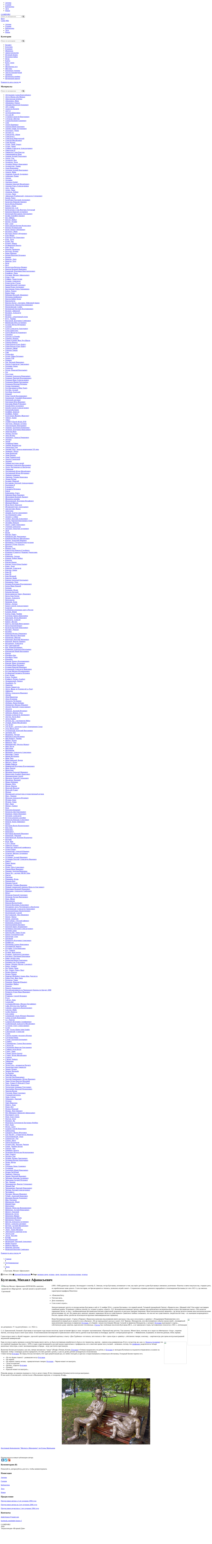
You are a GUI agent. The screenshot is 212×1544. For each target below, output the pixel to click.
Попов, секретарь (11, 919)
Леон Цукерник (11, 699)
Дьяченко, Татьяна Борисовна (16, 477)
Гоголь (97, 1325)
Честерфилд (9, 1192)
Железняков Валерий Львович (16, 497)
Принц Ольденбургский (14, 934)
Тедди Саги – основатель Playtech (18, 1065)
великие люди (43, 1274)
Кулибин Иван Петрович (14, 665)
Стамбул (8, 1041)
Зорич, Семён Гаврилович (15, 525)
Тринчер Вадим (11, 1091)
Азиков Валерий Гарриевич (15, 121)
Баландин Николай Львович (16, 202)
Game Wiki (5, 21)
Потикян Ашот (11, 931)
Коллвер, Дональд (12, 630)
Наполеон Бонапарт (12, 810)
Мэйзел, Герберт (11, 806)
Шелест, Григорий (12, 1212)
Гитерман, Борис (11, 366)
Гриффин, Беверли (12, 412)
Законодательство (12, 53)
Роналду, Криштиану (13, 988)
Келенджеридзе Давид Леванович (18, 594)
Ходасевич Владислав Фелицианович (19, 1152)
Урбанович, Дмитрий (13, 1099)
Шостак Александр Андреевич (17, 1222)
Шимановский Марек (13, 1218)
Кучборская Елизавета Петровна (17, 673)
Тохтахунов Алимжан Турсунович (18, 1087)
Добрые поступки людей (14, 463)
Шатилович (9, 1206)
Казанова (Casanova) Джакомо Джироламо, (21, 552)
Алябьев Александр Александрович (18, 148)
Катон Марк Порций (13, 586)
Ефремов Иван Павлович (14, 495)
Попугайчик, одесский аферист (17, 921)
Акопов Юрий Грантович (15, 127)
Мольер (8, 792)
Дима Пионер (10, 455)
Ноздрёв (8, 839)
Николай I (9, 830)
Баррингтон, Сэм (11, 208)
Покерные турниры (12, 71)
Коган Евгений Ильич (13, 626)
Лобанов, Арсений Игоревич (16, 711)
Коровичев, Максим (12, 637)
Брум (7, 263)
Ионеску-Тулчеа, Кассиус (15, 544)
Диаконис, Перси (11, 451)
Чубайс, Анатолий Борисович (16, 1196)
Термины (8, 74)
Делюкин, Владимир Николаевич (18, 430)
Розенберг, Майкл (12, 984)
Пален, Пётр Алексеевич (14, 867)
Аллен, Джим (10, 146)
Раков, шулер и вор (12, 958)
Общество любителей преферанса (18, 847)
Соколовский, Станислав (14, 1032)
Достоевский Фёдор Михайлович (18, 471)
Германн (8, 360)
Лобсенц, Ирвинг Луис (14, 713)
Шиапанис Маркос (12, 1216)
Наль (7, 808)
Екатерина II (10, 485)
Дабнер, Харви (11, 418)
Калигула (8, 554)
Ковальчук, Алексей (12, 620)
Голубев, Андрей (11, 390)
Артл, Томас (10, 188)
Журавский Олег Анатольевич (16, 507)
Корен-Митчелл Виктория (15, 635)
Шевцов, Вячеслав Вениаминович (18, 1208)
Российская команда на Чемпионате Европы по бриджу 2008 (28, 990)
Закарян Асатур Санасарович (16, 513)
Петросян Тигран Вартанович (16, 897)
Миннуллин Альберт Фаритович (17, 774)
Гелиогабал (9, 354)
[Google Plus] (9, 1460)
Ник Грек (8, 828)
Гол (6, 372)
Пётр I (7, 893)
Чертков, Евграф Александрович (17, 1190)
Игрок (7, 532)
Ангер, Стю (9, 158)
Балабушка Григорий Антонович (17, 200)
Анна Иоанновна (11, 168)
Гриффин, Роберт (11, 414)
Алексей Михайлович (13, 140)
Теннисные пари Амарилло (15, 1067)
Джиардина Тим (11, 447)
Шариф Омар (10, 1204)
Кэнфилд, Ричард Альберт (15, 679)
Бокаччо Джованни (12, 249)
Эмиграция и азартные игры (16, 1232)
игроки (51, 1274)
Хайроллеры (10, 1131)
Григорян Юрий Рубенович (15, 404)
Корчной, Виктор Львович (15, 641)
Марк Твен (9, 758)
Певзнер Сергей (11, 883)
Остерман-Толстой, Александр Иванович (21, 859)
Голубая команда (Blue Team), (16, 388)
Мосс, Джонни (10, 796)
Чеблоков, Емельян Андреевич (16, 1178)
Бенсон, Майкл (11, 220)
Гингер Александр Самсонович (17, 364)
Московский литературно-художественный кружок (24, 794)
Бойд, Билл (9, 247)
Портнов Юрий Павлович (15, 925)
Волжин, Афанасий (12, 311)
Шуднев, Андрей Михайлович (16, 1226)
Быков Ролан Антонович (14, 287)
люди (57, 1274)
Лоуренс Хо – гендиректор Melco (17, 721)
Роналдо (8, 986)
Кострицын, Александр (14, 643)
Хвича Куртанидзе (12, 1142)
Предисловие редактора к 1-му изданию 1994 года (20, 1508)
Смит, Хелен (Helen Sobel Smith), (17, 1030)
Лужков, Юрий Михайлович (16, 723)
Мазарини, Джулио (12, 734)
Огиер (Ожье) (10, 849)
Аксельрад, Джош (12, 130)
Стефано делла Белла (13, 1049)
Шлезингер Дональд (13, 1220)
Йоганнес (9, 546)
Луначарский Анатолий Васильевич (19, 731)
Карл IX (8, 574)
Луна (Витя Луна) (12, 729)
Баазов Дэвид (10, 198)
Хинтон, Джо (10, 1148)
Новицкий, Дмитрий (13, 835)
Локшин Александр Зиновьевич (17, 715)
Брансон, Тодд (10, 261)
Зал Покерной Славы (13, 515)
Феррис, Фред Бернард (14, 1111)
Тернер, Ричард (11, 1069)
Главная (8, 1259)
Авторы (8, 3)
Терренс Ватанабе (12, 1071)
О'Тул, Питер (10, 843)
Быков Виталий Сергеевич (15, 285)
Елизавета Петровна (13, 489)
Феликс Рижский (11, 1109)
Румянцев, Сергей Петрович (16, 996)
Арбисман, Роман (12, 176)
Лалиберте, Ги (10, 683)
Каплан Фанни (11, 562)
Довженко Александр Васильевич (18, 465)
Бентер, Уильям (11, 222)
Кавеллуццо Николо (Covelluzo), (17, 550)
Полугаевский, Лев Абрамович (17, 915)
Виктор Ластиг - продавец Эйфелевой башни (22, 303)
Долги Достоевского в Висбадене (18, 467)
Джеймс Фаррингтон (13, 445)
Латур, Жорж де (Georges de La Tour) (19, 689)
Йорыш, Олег (10, 548)
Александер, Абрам (12, 134)
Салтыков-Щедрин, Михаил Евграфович (20, 1004)
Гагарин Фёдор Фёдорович (15, 325)
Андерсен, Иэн (11, 160)
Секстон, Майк (11, 1010)
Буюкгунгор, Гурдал (13, 283)
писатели (63, 1274)
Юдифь (8, 1237)
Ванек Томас (10, 293)
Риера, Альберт (11, 966)
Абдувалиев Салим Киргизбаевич (18, 95)
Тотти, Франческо (12, 1085)
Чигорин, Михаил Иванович (16, 1194)
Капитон (8, 560)
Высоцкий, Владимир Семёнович (18, 321)
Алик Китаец (10, 142)
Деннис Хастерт (11, 433)
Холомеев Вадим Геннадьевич (16, 1160)
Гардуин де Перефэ (12, 336)
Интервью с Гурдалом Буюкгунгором (19, 542)
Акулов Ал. (9, 132)
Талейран (8, 1063)
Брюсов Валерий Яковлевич (16, 269)
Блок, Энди (9, 239)
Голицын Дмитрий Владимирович (18, 378)
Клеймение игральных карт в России (19, 610)
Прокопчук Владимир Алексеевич (18, 940)
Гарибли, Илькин (11, 338)
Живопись (9, 51)
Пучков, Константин (13, 952)
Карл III (8, 572)
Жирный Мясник (11, 503)
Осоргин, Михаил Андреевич (16, 853)
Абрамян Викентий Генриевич (16, 105)
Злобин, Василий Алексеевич (16, 519)
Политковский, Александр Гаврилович (20, 909)
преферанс (136, 1344)
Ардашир (8, 180)
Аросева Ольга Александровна (17, 186)
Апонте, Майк (10, 172)
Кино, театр (9, 63)
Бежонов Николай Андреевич (16, 212)
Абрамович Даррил (12, 103)
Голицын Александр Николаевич (17, 376)
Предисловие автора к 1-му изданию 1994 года (18, 1501)
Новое (7, 11)
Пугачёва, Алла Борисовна (15, 948)
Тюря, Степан (10, 1097)
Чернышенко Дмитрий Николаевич (18, 1188)
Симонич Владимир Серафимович (18, 1022)
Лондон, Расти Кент (12, 717)
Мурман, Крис (10, 800)
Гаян (7, 352)
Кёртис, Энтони (11, 604)
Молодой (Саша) (11, 790)
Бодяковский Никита (13, 245)
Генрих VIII (9, 358)
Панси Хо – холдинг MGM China (17, 873)
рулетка (85, 1274)
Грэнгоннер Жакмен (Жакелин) (17, 416)
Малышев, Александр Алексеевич (18, 752)
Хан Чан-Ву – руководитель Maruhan (19, 1135)
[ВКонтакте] (2, 1460)
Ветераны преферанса (13, 297)
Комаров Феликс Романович (16, 633)
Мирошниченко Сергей (14, 776)
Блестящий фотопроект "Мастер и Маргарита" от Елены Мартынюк (28, 1448)
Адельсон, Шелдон (12, 119)
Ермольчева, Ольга (12, 493)
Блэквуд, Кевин (11, 243)
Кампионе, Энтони (12, 556)
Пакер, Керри (10, 863)
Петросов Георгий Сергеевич (16, 895)
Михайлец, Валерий (13, 780)
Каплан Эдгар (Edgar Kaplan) (16, 564)
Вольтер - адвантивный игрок (16, 317)
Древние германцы (12, 475)
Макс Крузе (9, 746)
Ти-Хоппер (9, 1073)
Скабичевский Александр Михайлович (20, 1024)
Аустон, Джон (10, 194)
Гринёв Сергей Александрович (17, 408)
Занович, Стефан (11, 517)
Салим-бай (9, 1002)
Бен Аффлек (9, 218)
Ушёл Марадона (11, 1103)
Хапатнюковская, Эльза (14, 1136)
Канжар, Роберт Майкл (14, 558)
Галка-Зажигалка (11, 330)
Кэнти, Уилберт (11, 677)
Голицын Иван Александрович (17, 380)
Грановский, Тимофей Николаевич (18, 398)
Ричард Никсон (11, 972)
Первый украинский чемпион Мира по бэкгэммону (24, 887)
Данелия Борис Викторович (15, 426)
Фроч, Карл (9, 1125)
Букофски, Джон (11, 273)
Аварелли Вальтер (12, 109)
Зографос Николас (12, 523)
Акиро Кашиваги (11, 125)
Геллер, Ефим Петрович (14, 356)
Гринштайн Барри (12, 410)
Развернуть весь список (10, 82)
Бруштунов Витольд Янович (16, 267)
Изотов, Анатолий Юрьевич (16, 540)
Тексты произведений (13, 72)
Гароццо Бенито (11, 342)
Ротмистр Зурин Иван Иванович (17, 992)
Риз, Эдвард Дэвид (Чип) (14, 970)
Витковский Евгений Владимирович (19, 309)
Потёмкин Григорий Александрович (19, 929)
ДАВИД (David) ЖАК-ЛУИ (15, 422)
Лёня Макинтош (11, 697)
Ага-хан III (9, 115)
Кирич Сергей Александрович (16, 606)
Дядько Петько (10, 479)
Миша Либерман (11, 782)
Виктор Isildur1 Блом (13, 299)
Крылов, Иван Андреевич (15, 663)
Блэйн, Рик (9, 241)
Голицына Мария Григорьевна (16, 382)
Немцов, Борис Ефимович (15, 822)
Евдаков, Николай (12, 481)
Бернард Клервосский (13, 228)
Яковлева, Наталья (12, 1247)
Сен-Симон (9, 1014)
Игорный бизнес (11, 55)
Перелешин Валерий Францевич (17, 889)
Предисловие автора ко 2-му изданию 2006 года (19, 1505)
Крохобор (9, 659)
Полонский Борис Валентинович (17, 911)
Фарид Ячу (9, 1107)
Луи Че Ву (9, 725)
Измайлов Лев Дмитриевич (15, 536)
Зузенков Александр (13, 527)
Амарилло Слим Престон (15, 152)
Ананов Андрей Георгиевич (16, 156)
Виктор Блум (10, 301)
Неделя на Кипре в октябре (15, 818)
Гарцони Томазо (11, 350)
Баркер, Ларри (10, 206)
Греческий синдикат (13, 400)
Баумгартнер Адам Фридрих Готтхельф (20, 210)
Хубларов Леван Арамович (15, 1166)
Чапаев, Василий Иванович (15, 1176)
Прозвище (9, 938)
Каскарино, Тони (11, 582)
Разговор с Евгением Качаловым (17, 956)
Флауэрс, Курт (10, 1119)
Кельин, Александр (12, 598)
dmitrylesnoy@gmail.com (10, 1517)
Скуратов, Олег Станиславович (17, 1026)
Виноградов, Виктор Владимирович (19, 305)
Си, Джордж (10, 1020)
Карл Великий (10, 576)
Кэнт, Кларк (9, 675)
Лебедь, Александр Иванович (16, 693)
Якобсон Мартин (11, 1245)
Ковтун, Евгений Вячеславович (17, 624)
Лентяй (8, 695)
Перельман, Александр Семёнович (18, 891)
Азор (7, 123)
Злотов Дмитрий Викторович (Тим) (18, 521)
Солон (7, 1034)
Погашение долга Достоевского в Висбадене (22, 907)
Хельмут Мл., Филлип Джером (17, 1144)
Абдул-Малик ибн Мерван (15, 97)
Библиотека (9, 7)
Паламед (8, 865)
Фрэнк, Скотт (10, 1127)
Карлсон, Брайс (11, 578)
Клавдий (8, 608)
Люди (7, 65)
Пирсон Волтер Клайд (13, 903)
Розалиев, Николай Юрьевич (16, 982)
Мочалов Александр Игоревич (16, 798)
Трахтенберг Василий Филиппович (18, 1089)
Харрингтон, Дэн (11, 1138)
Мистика (8, 69)
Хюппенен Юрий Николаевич (16, 1170)
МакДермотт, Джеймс (13, 738)
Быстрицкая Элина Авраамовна (17, 289)
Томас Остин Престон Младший (17, 1081)
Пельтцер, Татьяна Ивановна (16, 885)
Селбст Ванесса (11, 1012)
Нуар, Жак (9, 841)
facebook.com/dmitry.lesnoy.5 (11, 1521)
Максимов (9, 748)
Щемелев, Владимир (13, 1228)
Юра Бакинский (11, 1239)
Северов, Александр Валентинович (18, 1008)
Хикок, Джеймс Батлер (14, 1146)
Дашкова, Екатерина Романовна (17, 428)
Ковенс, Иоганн (11, 622)
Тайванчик (9, 1061)
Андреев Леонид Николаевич (16, 164)
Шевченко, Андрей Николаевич (17, 1210)
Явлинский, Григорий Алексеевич (18, 1241)
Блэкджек (9, 47)
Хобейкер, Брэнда (12, 1150)
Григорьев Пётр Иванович (15, 402)
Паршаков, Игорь (11, 879)
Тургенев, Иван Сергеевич (15, 1093)
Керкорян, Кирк (11, 602)
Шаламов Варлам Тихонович (16, 1198)
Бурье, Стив (9, 277)
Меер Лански (10, 768)
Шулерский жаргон (12, 78)
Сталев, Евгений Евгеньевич (16, 1039)
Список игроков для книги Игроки (18, 1035)
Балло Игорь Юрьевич (13, 204)
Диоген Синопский (12, 459)
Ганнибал (9, 334)
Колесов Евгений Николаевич (16, 628)
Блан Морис (9, 235)
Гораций (8, 394)
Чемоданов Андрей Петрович (16, 1180)
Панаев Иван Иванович (14, 869)
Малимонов (9, 750)
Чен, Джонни (10, 1182)
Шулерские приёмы (12, 76)
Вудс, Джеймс (10, 319)
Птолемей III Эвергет (13, 946)
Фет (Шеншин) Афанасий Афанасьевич (20, 1113)
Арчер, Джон (10, 190)
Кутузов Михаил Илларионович (17, 671)
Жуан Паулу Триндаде (13, 505)
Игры (7, 59)
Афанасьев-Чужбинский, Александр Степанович (23, 196)
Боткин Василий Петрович (15, 255)
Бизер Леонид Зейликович (15, 229)
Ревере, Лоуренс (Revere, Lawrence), (18, 964)
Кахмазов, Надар (11, 590)
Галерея (8, 5)
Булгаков (85, 1323)
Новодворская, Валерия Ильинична (18, 837)
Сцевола (8, 1057)
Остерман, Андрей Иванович (16, 857)
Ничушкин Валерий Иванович (17, 833)
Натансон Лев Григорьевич (15, 812)
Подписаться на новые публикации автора (17, 1458)
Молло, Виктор (11, 786)
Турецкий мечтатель (13, 1095)
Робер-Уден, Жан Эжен (14, 978)
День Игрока (10, 435)
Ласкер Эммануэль (12, 687)
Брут (7, 265)
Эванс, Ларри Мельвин (14, 1230)
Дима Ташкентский (12, 457)
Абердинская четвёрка (13, 99)
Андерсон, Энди (11, 162)
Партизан (8, 877)
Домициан (9, 469)
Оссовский (9, 855)
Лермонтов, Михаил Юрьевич (16, 705)
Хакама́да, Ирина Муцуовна (16, 1133)
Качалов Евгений (11, 592)
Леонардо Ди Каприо (13, 701)
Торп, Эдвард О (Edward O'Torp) (17, 1083)
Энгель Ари (9, 1234)
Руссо (7, 998)
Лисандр (8, 709)
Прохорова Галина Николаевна (17, 944)
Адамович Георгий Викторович (17, 117)
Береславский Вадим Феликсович (18, 226)
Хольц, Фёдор (10, 1162)
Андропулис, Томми (13, 166)
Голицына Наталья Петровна (16, 384)
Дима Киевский (11, 453)
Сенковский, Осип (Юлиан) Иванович (19, 1016)
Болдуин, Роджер (11, 251)
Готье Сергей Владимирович (16, 396)
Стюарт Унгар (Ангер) (13, 1053)
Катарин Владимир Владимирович (18, 584)
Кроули (8, 653)
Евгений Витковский (22, 1274)
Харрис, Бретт (10, 1140)
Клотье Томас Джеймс (13, 614)
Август (8, 111)
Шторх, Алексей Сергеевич (15, 1224)
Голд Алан (9, 374)
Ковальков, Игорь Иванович (16, 618)
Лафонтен (9, 691)
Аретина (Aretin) (11, 182)
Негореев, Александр (13, 816)
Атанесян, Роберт (11, 192)
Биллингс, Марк (11, 231)
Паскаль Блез (10, 881)
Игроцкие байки (11, 57)
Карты (7, 61)
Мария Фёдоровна (12, 756)
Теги (7, 9)
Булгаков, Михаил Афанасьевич (17, 275)
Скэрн (7, 1028)
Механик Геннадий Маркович (16, 772)
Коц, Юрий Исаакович (13, 647)
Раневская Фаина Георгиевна (16, 960)
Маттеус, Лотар (11, 762)
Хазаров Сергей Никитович (15, 1129)
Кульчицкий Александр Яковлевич (18, 669)
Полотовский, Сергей (13, 913)
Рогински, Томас (11, 980)
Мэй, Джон (9, 804)
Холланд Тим (10, 1156)
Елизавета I (9, 487)
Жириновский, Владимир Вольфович (19, 501)
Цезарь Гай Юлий (12, 1172)
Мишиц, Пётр (10, 784)
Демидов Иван (10, 431)
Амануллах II (10, 150)
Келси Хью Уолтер (12, 596)
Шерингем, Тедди (12, 1214)
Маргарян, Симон (12, 754)
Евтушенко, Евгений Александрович (19, 483)
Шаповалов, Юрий (12, 1202)
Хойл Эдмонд (10, 1154)
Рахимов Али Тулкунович (15, 962)
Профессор (9, 942)
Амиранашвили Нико (13, 154)
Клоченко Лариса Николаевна (16, 616)
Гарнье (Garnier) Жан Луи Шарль (17, 340)
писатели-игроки (74, 1274)
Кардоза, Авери (11, 570)
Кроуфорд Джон (11, 657)
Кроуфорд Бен (10, 655)
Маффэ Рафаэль (11, 764)
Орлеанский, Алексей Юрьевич (17, 851)
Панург (8, 875)
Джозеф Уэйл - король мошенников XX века (22, 449)
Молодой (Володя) (12, 788)
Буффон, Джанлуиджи (13, 279)
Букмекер (8, 49)
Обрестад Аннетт (11, 845)
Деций (7, 441)
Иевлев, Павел (10, 534)
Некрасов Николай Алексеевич (17, 820)
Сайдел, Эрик (10, 1000)
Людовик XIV (10, 732)
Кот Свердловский (12, 645)
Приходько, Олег (11, 936)
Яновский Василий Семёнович (17, 1249)
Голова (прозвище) (12, 386)
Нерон (7, 824)
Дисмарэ (8, 461)
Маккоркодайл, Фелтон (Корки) (17, 744)
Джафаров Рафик (11, 443)
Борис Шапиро (11, 253)
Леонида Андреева (152, 1342)
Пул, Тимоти (10, 950)
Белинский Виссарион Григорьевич (18, 214)
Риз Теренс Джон (11, 968)
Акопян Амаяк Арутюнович (16, 128)
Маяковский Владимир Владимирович (20, 766)
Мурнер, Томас (11, 802)
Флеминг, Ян (10, 1121)
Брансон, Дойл (10, 259)
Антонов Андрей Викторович (16, 170)
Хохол (7, 1164)
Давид (7, 420)
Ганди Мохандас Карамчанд (16, 332)
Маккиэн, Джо (10, 742)
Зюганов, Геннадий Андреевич (17, 529)
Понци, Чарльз (10, 917)
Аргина (8, 178)
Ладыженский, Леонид (14, 681)
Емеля (7, 491)
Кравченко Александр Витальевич (18, 649)
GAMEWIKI (5, 14)
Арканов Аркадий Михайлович (17, 184)
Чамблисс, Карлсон (12, 1174)
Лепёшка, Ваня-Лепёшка (14, 703)
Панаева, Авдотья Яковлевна (16, 871)
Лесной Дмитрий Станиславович (17, 707)
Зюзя (7, 530)
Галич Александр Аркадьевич (16, 329)
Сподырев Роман (11, 1037)
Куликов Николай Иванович (16, 667)
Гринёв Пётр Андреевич (14, 406)
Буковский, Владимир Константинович (20, 271)
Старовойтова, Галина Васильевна (18, 1043)
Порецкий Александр (13, 923)
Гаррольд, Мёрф (11, 348)
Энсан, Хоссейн (11, 1235)
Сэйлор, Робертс (11, 1059)
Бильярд (8, 45)
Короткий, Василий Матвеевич (17, 639)
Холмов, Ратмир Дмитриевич (16, 1158)
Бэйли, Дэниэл (10, 291)
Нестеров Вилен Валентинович (17, 826)
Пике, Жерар (10, 899)
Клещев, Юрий (11, 612)
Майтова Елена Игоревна (15, 736)
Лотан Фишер (10, 719)
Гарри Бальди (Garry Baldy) (15, 344)
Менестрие (9, 770)
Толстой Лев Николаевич (14, 1077)
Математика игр (11, 67)
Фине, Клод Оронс (12, 1117)
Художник (9, 1168)
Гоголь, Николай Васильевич (16, 370)
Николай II (9, 832)
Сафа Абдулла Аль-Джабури (16, 1006)
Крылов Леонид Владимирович (17, 661)
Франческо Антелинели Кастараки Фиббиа (21, 1123)
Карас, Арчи (10, 566)
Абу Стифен (9, 107)
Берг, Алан (9, 224)
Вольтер (8, 315)
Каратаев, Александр (13, 568)
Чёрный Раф (10, 1186)
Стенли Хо (9, 1045)
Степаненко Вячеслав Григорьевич (18, 1047)
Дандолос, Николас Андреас (16, 424)
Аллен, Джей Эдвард (13, 144)
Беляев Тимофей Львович (15, 216)
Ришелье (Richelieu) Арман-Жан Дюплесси (21, 976)
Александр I (9, 136)
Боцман (8, 257)
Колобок (8, 631)
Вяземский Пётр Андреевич (15, 323)
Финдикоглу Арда (12, 1115)
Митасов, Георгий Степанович (17, 778)
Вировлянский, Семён (13, 307)
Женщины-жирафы (12, 499)
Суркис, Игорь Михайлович (16, 1055)
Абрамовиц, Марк (12, 101)
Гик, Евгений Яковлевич (14, 362)
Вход (3, 19)
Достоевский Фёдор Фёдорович (17, 473)
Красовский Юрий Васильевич (17, 651)
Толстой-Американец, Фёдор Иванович (20, 1079)
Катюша (8, 588)
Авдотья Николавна (12, 113)
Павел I (8, 861)
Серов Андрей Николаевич (15, 1018)
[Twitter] (6, 1460)
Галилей (8, 327)
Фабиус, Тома (10, 1105)
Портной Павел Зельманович (16, 927)
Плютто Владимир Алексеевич (17, 905)
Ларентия (8, 685)
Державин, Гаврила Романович (17, 437)
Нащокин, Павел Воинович (15, 814)
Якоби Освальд (11, 1243)
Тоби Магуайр (10, 1075)
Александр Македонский (14, 138)
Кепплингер (9, 600)
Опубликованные (12, 1263)
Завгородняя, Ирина (13, 509)
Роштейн (8, 994)
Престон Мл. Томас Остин (15, 933)
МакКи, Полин (11, 740)
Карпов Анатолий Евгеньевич (16, 580)
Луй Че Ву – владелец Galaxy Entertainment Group (24, 727)
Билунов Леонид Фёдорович (16, 233)
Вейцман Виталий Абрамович (16, 295)
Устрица (8, 1101)
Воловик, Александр (13, 313)
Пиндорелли (10, 901)
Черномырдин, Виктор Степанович (18, 1184)
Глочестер (9, 368)
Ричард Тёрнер (11, 974)
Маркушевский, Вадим (14, 760)
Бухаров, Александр (13, 281)
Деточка (8, 439)
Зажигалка (9, 511)
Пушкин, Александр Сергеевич (17, 954)
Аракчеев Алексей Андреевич (16, 174)
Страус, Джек (10, 1051)
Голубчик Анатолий (12, 392)
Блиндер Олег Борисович (15, 237)
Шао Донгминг (11, 1200)
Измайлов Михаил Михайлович (17, 538)
